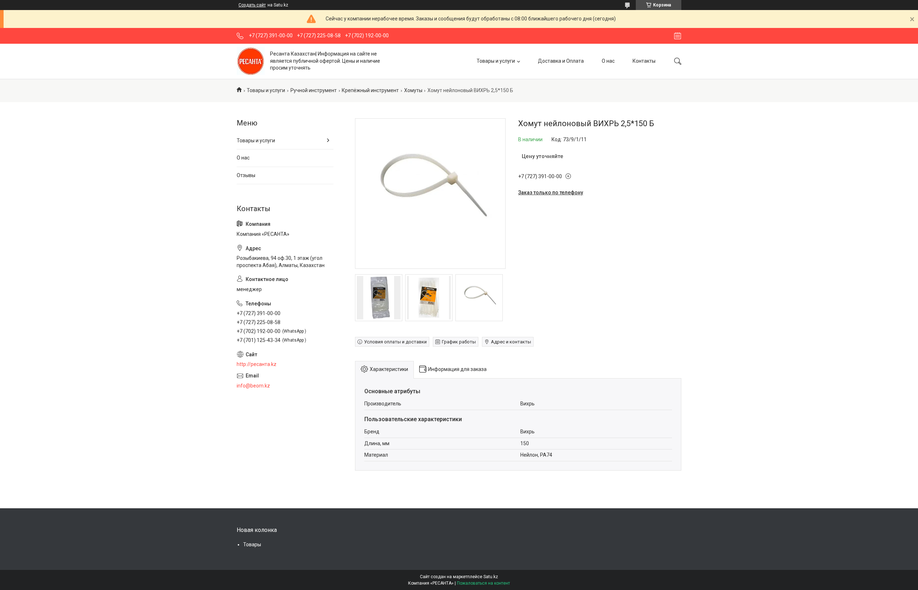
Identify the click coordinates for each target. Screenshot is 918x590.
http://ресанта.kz (256, 364)
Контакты (644, 61)
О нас (608, 61)
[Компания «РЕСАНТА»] (251, 61)
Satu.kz (490, 576)
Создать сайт (252, 5)
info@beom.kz (253, 386)
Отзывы (246, 175)
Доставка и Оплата (561, 61)
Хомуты (413, 90)
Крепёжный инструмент (370, 90)
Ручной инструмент (313, 90)
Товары (252, 544)
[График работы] (677, 36)
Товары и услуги (496, 61)
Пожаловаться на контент (483, 583)
